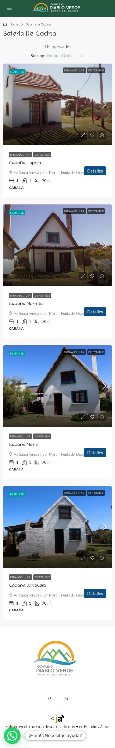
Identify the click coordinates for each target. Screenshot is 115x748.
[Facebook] (49, 699)
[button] (12, 735)
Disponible (96, 70)
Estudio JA (93, 726)
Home (13, 24)
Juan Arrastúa (57, 733)
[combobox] (65, 55)
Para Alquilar (74, 70)
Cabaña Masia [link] (23, 445)
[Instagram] (66, 699)
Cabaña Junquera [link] (27, 585)
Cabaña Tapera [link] (25, 163)
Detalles (95, 170)
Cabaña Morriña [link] (26, 304)
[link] (57, 104)
